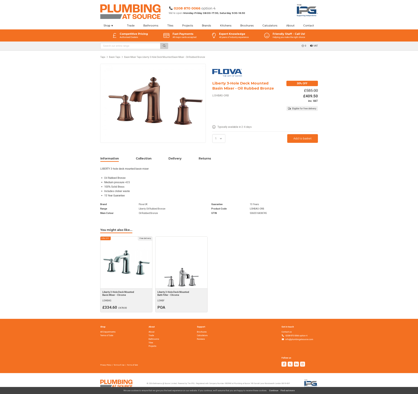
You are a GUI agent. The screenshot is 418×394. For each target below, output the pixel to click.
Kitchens (226, 25)
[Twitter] (290, 364)
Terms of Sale (106, 335)
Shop (108, 25)
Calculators (269, 25)
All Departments (107, 332)
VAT (315, 45)
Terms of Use (119, 365)
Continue (273, 390)
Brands (206, 25)
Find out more (288, 390)
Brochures (247, 25)
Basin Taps (114, 57)
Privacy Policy (105, 365)
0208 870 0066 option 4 (295, 335)
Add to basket (302, 138)
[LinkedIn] (296, 364)
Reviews (201, 339)
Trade (131, 25)
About (290, 25)
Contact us (286, 332)
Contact (308, 25)
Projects (187, 25)
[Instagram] (302, 364)
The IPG (190, 383)
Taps (102, 57)
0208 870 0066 (187, 8)
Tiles (170, 25)
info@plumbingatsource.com (298, 339)
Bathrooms (150, 25)
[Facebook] (283, 364)
